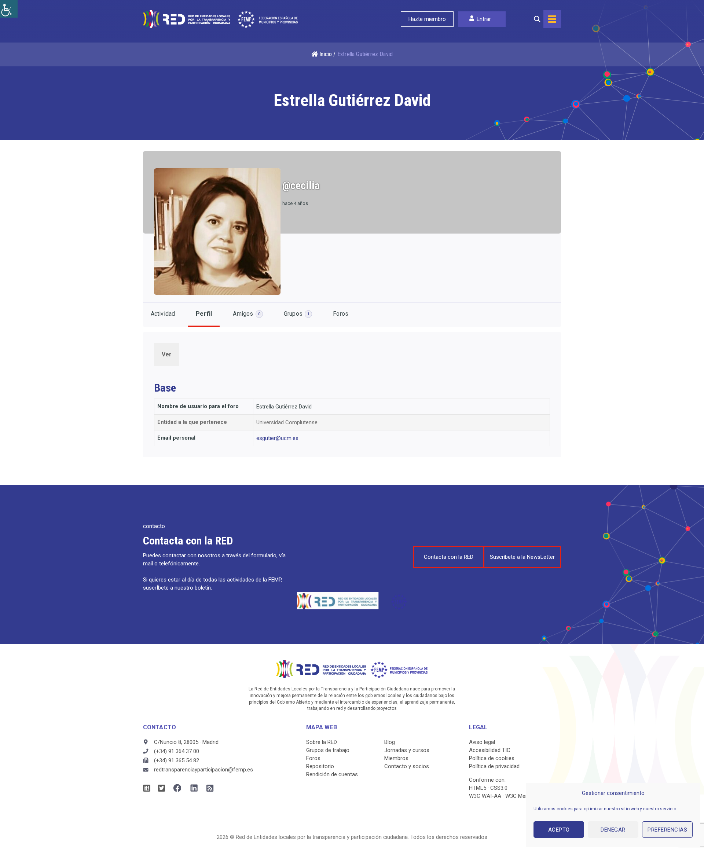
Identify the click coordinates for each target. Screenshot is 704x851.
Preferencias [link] (667, 829)
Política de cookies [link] (491, 758)
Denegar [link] (613, 829)
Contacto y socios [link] (406, 766)
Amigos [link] (246, 313)
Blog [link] (389, 742)
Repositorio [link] (320, 766)
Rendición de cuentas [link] (332, 774)
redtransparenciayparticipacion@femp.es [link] (203, 769)
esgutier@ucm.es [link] (277, 438)
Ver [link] (167, 354)
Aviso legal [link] (482, 742)
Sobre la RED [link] (321, 742)
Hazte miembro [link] (427, 19)
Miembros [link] (396, 758)
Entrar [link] (484, 19)
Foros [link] (340, 313)
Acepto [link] (559, 829)
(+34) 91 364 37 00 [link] (176, 751)
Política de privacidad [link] (494, 766)
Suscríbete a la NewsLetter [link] (522, 557)
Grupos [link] (296, 313)
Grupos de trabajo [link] (327, 750)
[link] (9, 9)
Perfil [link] (204, 313)
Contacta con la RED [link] (448, 557)
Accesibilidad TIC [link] (489, 750)
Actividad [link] (163, 313)
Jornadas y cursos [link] (406, 750)
